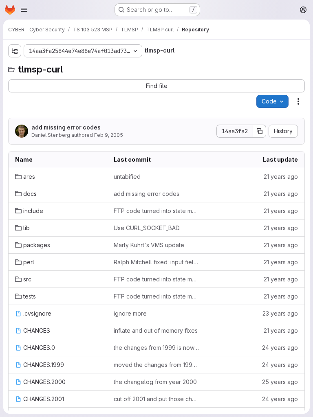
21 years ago (281, 176)
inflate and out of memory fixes (156, 330)
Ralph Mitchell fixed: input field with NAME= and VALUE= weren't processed (156, 262)
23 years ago (280, 313)
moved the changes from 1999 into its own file (156, 364)
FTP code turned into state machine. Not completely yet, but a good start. (156, 210)
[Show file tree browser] (14, 50)
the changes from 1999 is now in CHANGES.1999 (156, 347)
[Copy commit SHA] (259, 131)
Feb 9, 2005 (108, 135)
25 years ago (280, 381)
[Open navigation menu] (24, 9)
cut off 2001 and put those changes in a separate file (156, 398)
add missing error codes (66, 127)
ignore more (130, 313)
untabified (127, 176)
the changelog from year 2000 (155, 381)
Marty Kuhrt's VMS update (149, 244)
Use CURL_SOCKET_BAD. (147, 227)
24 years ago (280, 347)
